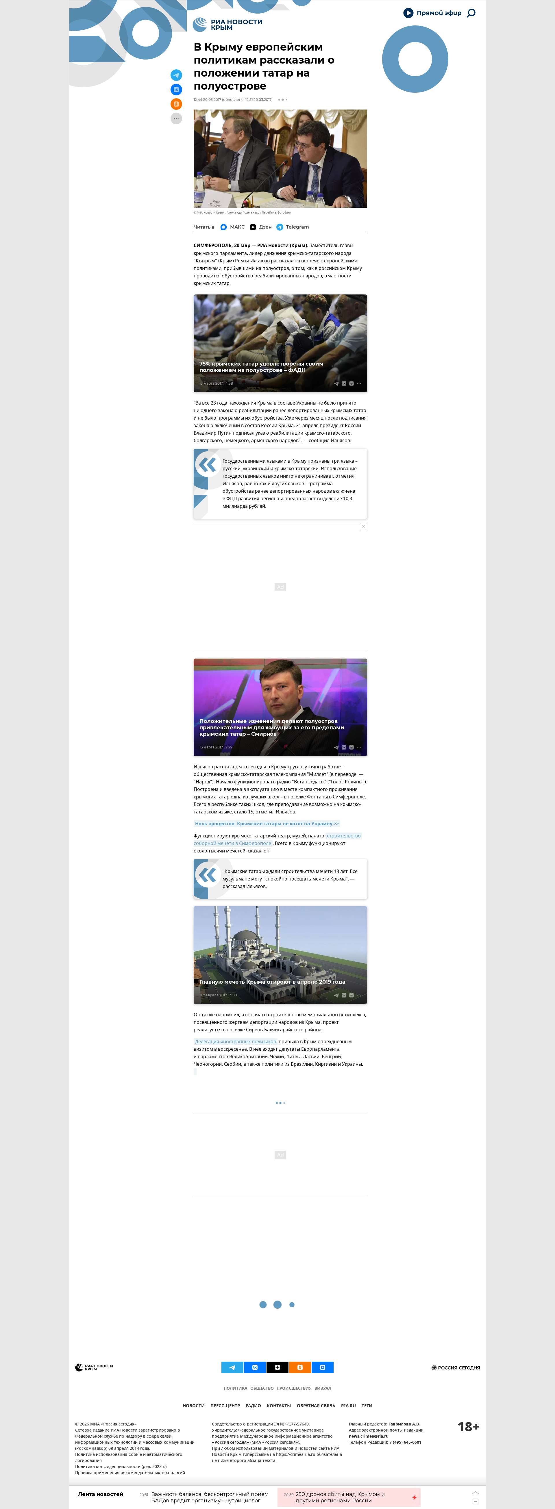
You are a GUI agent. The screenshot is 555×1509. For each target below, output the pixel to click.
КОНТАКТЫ (279, 1406)
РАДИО (253, 1406)
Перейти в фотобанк (276, 212)
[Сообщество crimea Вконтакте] (255, 1367)
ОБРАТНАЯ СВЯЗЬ (316, 1406)
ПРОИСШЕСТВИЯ (294, 1388)
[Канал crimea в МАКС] (323, 1367)
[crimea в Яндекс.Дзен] (277, 1367)
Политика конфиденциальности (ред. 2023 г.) (120, 1467)
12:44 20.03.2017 (207, 99)
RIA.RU (348, 1406)
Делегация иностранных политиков (235, 1041)
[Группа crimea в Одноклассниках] (300, 1367)
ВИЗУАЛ (322, 1388)
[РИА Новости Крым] (227, 25)
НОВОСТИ (194, 1406)
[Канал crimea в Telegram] (232, 1367)
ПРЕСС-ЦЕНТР (225, 1406)
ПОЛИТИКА (235, 1388)
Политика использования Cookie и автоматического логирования (128, 1457)
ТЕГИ (367, 1406)
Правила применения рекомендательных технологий (130, 1473)
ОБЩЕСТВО (262, 1388)
